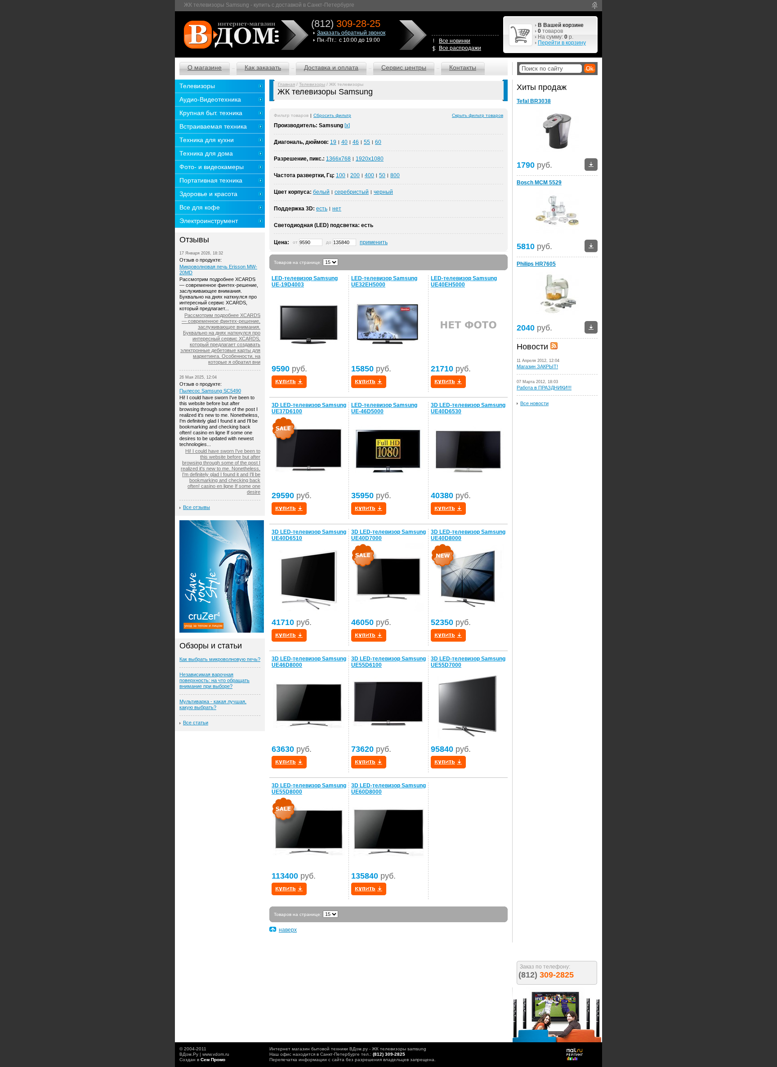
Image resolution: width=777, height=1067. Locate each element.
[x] (347, 125)
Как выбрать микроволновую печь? (219, 659)
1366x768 (338, 159)
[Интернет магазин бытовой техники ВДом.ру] (230, 34)
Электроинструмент (208, 220)
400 (369, 175)
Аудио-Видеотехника (210, 99)
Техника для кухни (206, 139)
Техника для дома (206, 153)
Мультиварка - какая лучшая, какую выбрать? (212, 704)
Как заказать (263, 67)
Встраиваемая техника (213, 126)
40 (344, 142)
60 (378, 142)
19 (333, 142)
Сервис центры (403, 67)
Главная (286, 84)
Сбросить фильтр (332, 115)
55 (367, 142)
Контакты (462, 67)
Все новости (534, 403)
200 (355, 175)
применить (374, 242)
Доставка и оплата (331, 67)
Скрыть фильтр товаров (477, 115)
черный (383, 192)
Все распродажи (460, 48)
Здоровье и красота (208, 193)
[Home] (595, 5)
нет (336, 208)
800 (395, 175)
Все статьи (195, 722)
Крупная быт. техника (210, 112)
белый (321, 192)
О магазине (205, 67)
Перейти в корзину (562, 43)
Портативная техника (210, 180)
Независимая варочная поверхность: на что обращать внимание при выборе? (214, 680)
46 (356, 142)
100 (340, 175)
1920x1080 (370, 159)
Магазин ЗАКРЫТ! (537, 366)
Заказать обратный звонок (351, 33)
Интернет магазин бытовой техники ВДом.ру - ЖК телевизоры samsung (347, 1048)
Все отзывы (196, 507)
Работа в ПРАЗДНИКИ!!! (544, 387)
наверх (288, 930)
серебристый (352, 192)
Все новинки (454, 41)
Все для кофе (199, 207)
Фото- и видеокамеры (211, 166)
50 (382, 175)
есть (321, 208)
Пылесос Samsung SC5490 (210, 390)
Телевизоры (312, 84)
